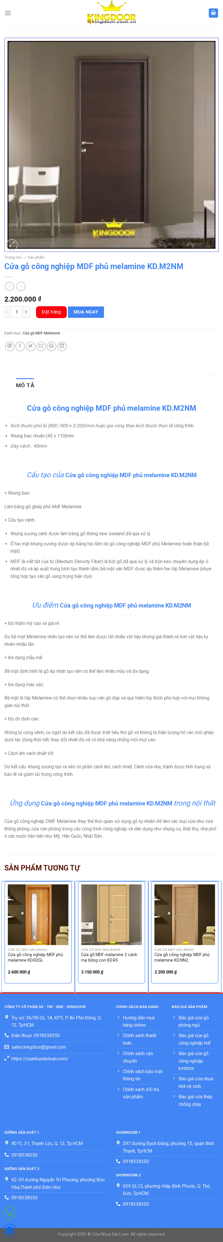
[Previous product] (20, 286)
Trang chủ (13, 257)
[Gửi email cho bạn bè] (41, 346)
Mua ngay (86, 312)
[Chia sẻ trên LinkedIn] (62, 346)
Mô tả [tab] (25, 385)
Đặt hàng (51, 312)
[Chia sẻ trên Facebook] (20, 346)
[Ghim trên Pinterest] (51, 346)
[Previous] (4, 936)
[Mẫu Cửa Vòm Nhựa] (111, 13)
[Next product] (9, 286)
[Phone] (9, 1214)
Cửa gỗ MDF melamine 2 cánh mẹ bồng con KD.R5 (109, 957)
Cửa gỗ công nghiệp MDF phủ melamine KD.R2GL (35, 957)
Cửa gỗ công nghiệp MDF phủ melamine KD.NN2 (182, 957)
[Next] (218, 936)
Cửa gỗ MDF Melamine (41, 333)
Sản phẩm (36, 257)
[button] (7, 13)
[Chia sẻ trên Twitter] (30, 346)
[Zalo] (9, 1231)
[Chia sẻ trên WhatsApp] (10, 346)
